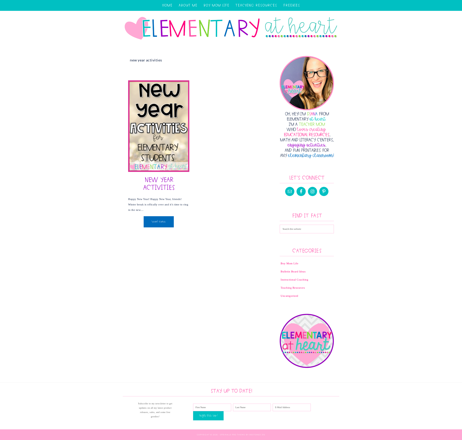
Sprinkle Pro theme (232, 435)
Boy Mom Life (289, 263)
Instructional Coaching (294, 279)
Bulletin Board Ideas (293, 271)
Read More (159, 222)
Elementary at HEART (231, 29)
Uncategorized (289, 295)
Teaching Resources (293, 287)
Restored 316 (257, 435)
